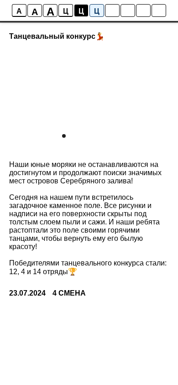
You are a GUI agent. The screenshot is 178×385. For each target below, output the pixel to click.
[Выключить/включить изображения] (112, 10)
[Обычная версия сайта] (159, 10)
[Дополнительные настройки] (143, 10)
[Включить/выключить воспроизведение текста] (127, 10)
